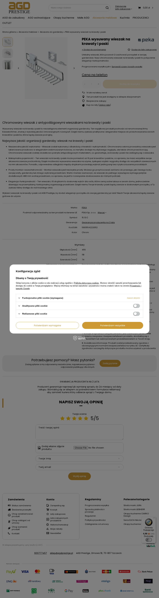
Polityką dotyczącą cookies (86, 283)
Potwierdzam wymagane (47, 325)
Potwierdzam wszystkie (112, 325)
